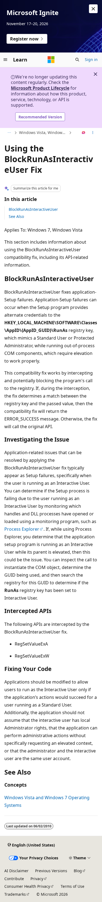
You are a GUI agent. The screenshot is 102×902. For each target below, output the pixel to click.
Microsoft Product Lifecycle (40, 88)
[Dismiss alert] (93, 8)
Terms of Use (72, 886)
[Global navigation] (5, 60)
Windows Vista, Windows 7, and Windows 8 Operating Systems (43, 132)
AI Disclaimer (16, 870)
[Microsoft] (51, 59)
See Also (16, 216)
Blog (78, 870)
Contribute (14, 878)
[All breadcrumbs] (9, 133)
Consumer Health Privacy (27, 886)
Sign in (91, 59)
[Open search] (77, 60)
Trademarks (15, 894)
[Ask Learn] (83, 133)
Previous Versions (51, 870)
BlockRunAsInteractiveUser (33, 209)
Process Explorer (21, 529)
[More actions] (93, 133)
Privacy (36, 878)
